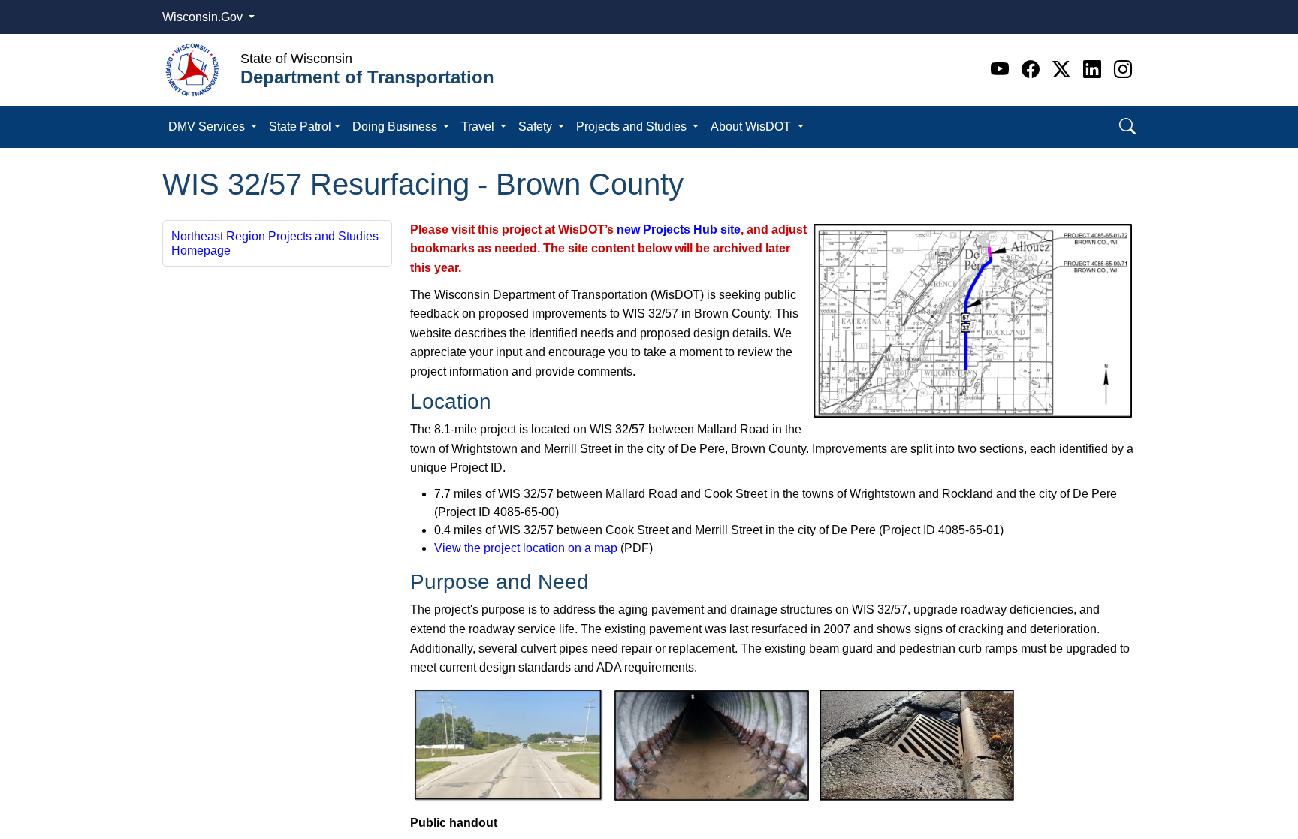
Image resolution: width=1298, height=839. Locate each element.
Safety (536, 126)
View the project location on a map (525, 548)
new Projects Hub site (679, 229)
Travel (479, 126)
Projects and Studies (633, 126)
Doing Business (396, 126)
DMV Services (208, 126)
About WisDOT (752, 126)
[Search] (1127, 126)
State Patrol (300, 126)
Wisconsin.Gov (204, 17)
